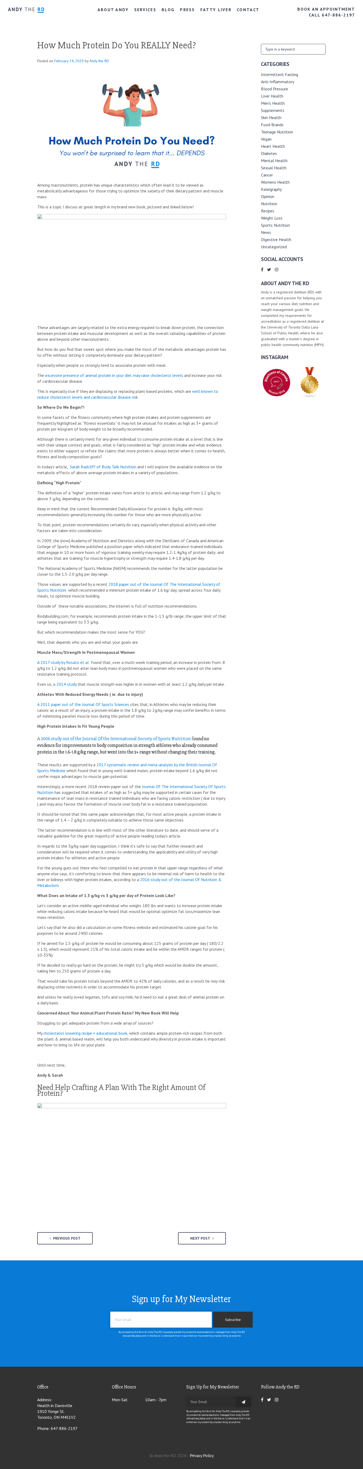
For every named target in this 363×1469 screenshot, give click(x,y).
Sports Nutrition (275, 225)
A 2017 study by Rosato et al (63, 662)
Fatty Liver (215, 9)
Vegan (266, 139)
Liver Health (272, 96)
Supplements (272, 110)
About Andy (113, 9)
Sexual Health (273, 167)
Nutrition (269, 203)
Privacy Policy (202, 1455)
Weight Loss (271, 218)
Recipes (267, 210)
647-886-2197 (64, 1428)
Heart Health (273, 146)
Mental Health (274, 160)
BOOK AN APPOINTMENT (326, 9)
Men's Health (273, 103)
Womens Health (275, 182)
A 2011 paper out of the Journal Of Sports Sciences (83, 704)
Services (145, 9)
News (266, 232)
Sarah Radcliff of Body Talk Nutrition (102, 466)
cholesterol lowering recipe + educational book (85, 1033)
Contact (248, 9)
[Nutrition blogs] (309, 396)
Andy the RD (99, 60)
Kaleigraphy (271, 189)
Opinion (267, 196)
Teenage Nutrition (277, 131)
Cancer (267, 175)
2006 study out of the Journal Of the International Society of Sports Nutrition (115, 739)
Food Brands (272, 124)
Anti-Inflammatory (277, 81)
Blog (168, 9)
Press (187, 9)
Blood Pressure (274, 88)
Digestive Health (276, 239)
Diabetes (269, 153)
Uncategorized (274, 246)
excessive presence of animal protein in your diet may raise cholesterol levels (114, 375)
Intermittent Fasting (279, 74)
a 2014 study (65, 684)
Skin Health (271, 117)
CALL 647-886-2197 (332, 15)
